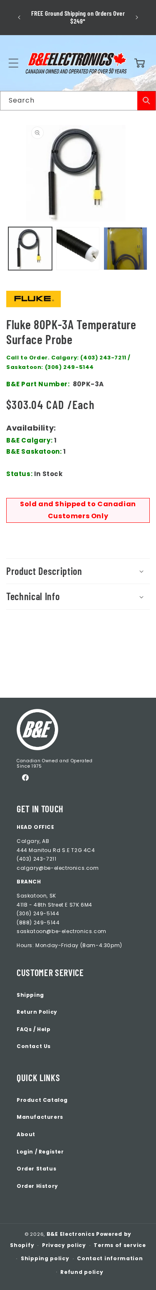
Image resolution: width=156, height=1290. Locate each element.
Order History (37, 1185)
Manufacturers (40, 1116)
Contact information (110, 1258)
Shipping (30, 994)
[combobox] (78, 100)
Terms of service (120, 1245)
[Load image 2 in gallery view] (78, 248)
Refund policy (81, 1272)
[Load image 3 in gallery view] (125, 248)
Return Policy (37, 1011)
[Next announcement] (137, 17)
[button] (13, 63)
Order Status (36, 1168)
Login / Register (40, 1151)
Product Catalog (42, 1099)
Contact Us (34, 1046)
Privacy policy (64, 1245)
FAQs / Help (34, 1029)
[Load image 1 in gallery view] (30, 248)
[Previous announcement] (19, 17)
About (26, 1134)
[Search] (146, 100)
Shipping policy (45, 1258)
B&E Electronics (71, 1233)
